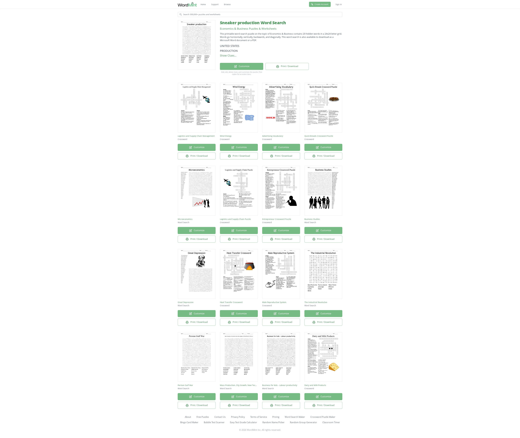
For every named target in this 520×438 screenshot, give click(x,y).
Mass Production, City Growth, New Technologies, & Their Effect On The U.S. (254, 385)
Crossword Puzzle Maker (322, 416)
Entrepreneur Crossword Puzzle (276, 219)
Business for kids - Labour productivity (279, 385)
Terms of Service (258, 416)
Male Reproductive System (274, 302)
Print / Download (289, 66)
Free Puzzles (202, 416)
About (188, 416)
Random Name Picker (273, 422)
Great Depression (186, 302)
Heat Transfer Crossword (231, 302)
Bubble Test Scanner (214, 422)
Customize (243, 66)
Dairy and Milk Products (315, 385)
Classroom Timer (331, 422)
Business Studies (312, 219)
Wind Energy (225, 136)
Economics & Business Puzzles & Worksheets (248, 28)
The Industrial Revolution (315, 302)
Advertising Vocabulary (272, 136)
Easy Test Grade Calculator (243, 422)
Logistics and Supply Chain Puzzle (235, 219)
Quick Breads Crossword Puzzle (318, 136)
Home (203, 4)
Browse (227, 4)
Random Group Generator (303, 422)
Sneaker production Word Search (253, 22)
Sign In (339, 4)
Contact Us (220, 416)
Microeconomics (185, 219)
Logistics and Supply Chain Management (196, 136)
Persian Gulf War (185, 385)
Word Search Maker (295, 416)
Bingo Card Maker (189, 422)
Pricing (275, 416)
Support (215, 4)
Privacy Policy (238, 416)
